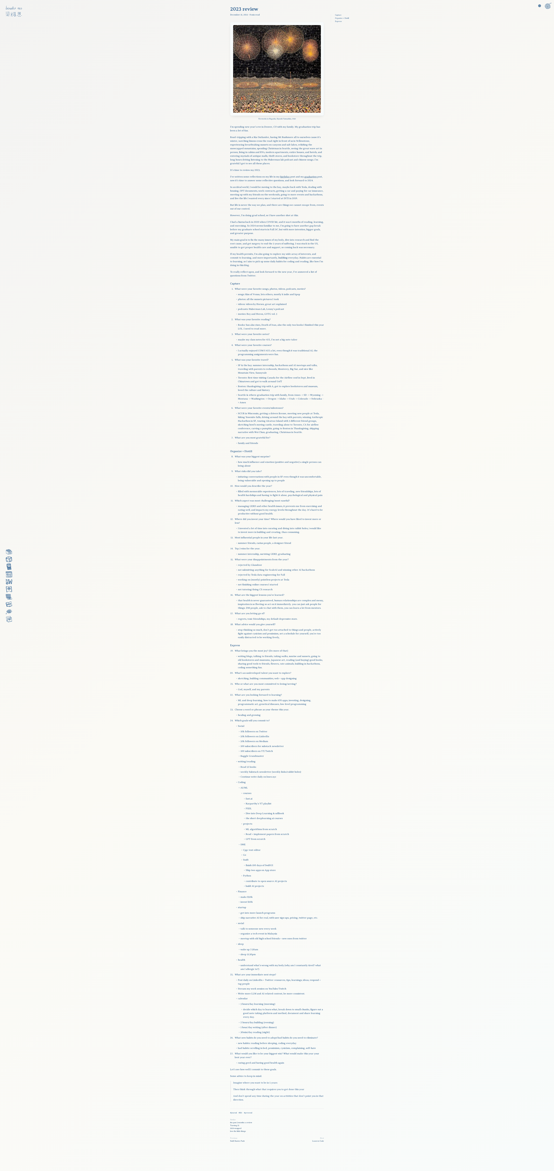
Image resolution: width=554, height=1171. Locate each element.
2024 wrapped (235, 1128)
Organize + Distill (342, 18)
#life (240, 1113)
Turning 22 (234, 1125)
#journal (233, 1113)
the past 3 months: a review (241, 1123)
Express (338, 21)
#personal (248, 1113)
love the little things (238, 1131)
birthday (285, 176)
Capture (338, 15)
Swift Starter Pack (237, 1141)
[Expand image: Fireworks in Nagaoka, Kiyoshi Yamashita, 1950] (277, 69)
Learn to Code (318, 1141)
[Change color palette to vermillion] (539, 5)
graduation (310, 176)
